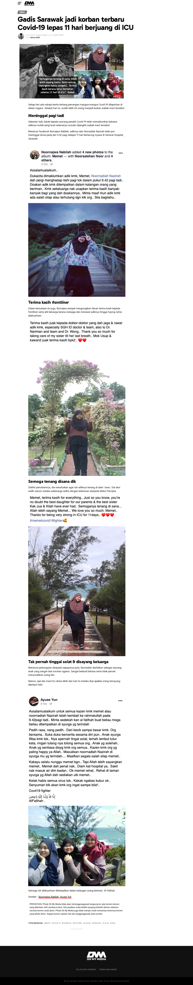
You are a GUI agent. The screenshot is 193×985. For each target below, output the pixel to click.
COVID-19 (56, 923)
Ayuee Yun (65, 896)
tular (106, 923)
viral (113, 923)
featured (78, 923)
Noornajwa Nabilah (48, 896)
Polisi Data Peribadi (86, 969)
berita (48, 923)
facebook (67, 923)
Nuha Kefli (35, 37)
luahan (87, 923)
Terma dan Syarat (108, 969)
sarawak (97, 923)
